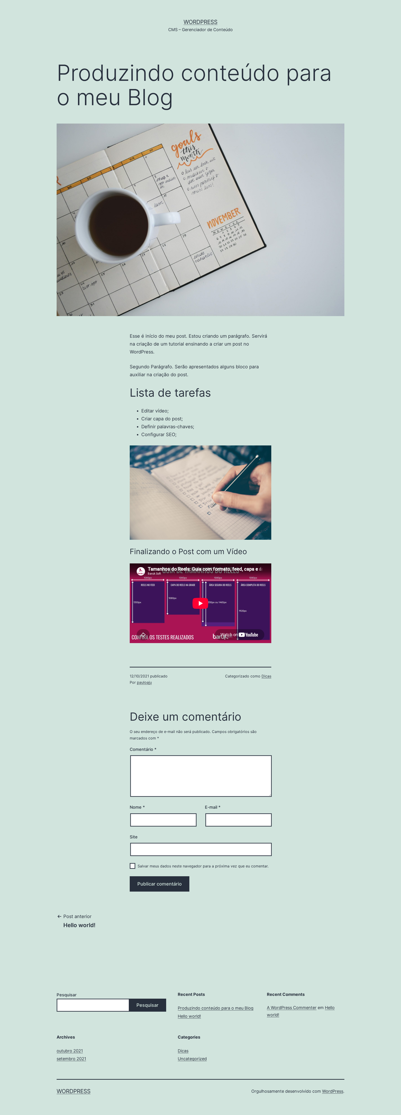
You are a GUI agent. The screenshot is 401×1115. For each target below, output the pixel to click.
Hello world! (189, 1016)
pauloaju (144, 682)
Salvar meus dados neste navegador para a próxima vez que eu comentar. (203, 866)
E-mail (212, 807)
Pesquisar (67, 994)
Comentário (143, 749)
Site (134, 836)
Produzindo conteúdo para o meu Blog (215, 1008)
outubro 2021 (70, 1050)
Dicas (266, 676)
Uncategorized (192, 1058)
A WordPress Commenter (292, 1007)
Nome (137, 807)
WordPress (200, 22)
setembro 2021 (71, 1058)
